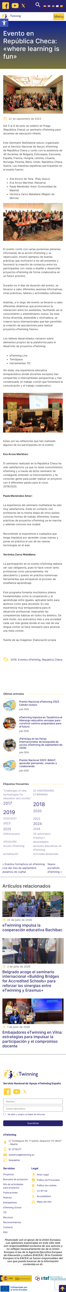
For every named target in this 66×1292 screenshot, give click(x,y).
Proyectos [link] (8, 1174)
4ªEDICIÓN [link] (9, 841)
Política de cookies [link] (46, 1185)
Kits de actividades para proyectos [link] (13, 1186)
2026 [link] (36, 829)
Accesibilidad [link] (44, 1196)
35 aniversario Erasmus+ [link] (41, 835)
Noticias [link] (7, 1197)
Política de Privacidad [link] (48, 1180)
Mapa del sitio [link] (44, 1201)
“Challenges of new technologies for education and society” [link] (17, 794)
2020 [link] (37, 811)
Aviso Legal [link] (43, 1174)
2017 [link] (7, 803)
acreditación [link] (10, 853)
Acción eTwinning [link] (13, 845)
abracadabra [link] (41, 841)
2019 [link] (13, 659)
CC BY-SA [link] (42, 1190)
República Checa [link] (52, 659)
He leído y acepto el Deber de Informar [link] (26, 1114)
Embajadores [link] (10, 1202)
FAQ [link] (5, 1232)
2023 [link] (6, 823)
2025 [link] (7, 829)
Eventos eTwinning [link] (29, 659)
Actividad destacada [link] (45, 853)
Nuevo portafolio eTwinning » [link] (55, 868)
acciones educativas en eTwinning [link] (47, 847)
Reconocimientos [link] (12, 1222)
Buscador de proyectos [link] (15, 1179)
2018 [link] (39, 804)
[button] (58, 16)
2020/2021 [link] (9, 818)
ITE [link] (5, 1212)
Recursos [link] (8, 1217)
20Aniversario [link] (11, 833)
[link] (4, 23)
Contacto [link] (8, 1227)
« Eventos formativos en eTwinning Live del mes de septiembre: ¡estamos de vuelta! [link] (23, 868)
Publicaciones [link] (10, 1192)
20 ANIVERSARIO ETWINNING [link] (43, 792)
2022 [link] (36, 818)
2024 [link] (37, 824)
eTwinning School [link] (12, 1207)
